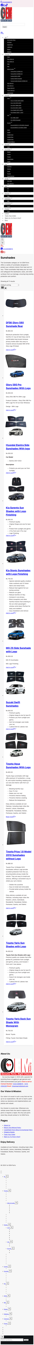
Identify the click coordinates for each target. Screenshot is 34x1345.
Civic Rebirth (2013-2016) (17, 110)
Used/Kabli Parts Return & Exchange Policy (18, 1130)
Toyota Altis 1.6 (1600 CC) (17, 71)
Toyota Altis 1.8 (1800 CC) (17, 73)
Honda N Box (10, 137)
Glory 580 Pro (10, 183)
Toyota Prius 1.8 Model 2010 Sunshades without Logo (18, 855)
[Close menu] (1, 1172)
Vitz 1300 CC (10, 85)
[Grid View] (2, 287)
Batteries (9, 51)
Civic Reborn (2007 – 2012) (17, 112)
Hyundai (6, 1271)
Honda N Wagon (11, 141)
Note (8, 196)
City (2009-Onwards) (15, 120)
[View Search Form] (2, 239)
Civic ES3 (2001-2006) (16, 107)
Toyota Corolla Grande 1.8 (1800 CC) (19, 81)
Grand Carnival (10, 176)
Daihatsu (6, 1314)
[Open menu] (2, 243)
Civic (8, 1227)
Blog (6, 220)
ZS (8, 191)
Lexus (7, 213)
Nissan (6, 1309)
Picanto (9, 173)
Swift (8, 147)
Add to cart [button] (10, 350)
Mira (8, 201)
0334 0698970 (18, 1084)
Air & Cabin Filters (11, 40)
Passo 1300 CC (11, 90)
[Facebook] (2, 6)
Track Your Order (10, 216)
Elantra (8, 152)
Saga (8, 211)
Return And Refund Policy (12, 1127)
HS (8, 188)
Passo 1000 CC (11, 88)
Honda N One (10, 139)
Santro (8, 161)
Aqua (8, 57)
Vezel (8, 130)
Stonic (8, 171)
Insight (8, 132)
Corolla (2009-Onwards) (16, 78)
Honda (6, 1225)
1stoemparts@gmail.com (20, 1086)
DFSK (5, 1296)
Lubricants (9, 47)
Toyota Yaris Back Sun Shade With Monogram (18, 1022)
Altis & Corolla (11, 1203)
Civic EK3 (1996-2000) (16, 105)
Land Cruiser (10, 93)
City (8, 1242)
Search (4, 27)
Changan (6, 1319)
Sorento (9, 169)
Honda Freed (10, 134)
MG (5, 1302)
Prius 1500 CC (10, 59)
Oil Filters (9, 42)
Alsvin (8, 206)
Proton (6, 1323)
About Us (7, 1125)
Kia (5, 1283)
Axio (8, 66)
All (4, 1176)
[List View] (5, 288)
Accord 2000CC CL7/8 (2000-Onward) (20, 125)
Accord (9, 1248)
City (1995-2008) (15, 117)
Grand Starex (10, 159)
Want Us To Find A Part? (13, 218)
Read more (9, 817)
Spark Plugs (10, 44)
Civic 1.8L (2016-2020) (16, 103)
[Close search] (2, 1336)
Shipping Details (9, 1132)
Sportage (9, 166)
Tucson (9, 156)
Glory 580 (9, 181)
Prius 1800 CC (10, 61)
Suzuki (6, 1266)
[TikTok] (6, 6)
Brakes (8, 49)
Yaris (8, 64)
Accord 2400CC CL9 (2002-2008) (19, 127)
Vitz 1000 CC (10, 83)
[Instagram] (4, 6)
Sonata (9, 154)
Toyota (6, 1191)
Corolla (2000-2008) (15, 76)
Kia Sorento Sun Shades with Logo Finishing (16, 511)
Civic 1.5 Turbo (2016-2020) (17, 100)
